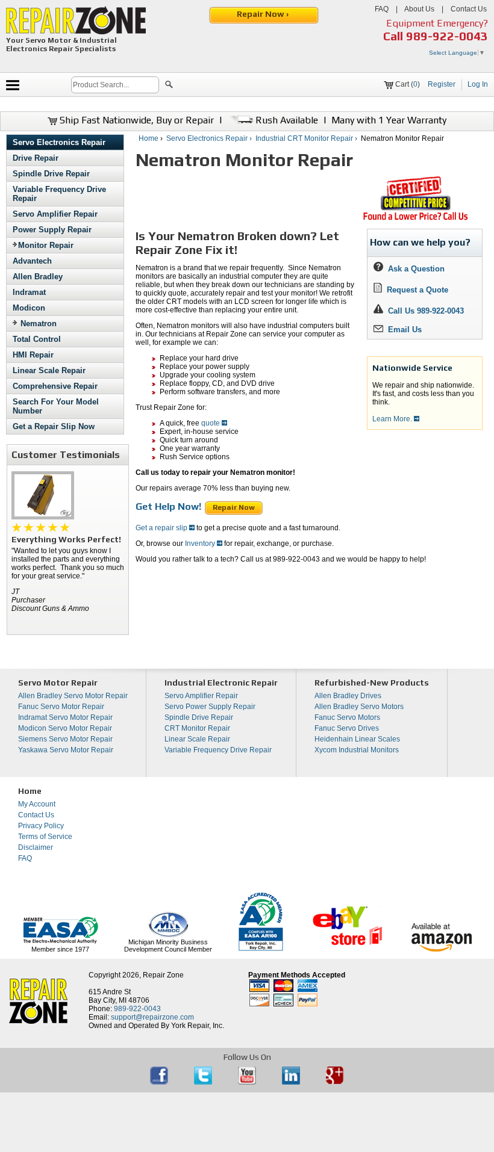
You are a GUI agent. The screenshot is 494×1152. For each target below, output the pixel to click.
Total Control (37, 339)
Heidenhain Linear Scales (357, 739)
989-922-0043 (447, 36)
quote (211, 423)
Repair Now (234, 507)
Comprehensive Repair (55, 386)
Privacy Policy (41, 826)
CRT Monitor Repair (197, 728)
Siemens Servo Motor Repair (65, 739)
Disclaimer (35, 847)
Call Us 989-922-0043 (426, 310)
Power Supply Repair (52, 229)
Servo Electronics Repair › (210, 138)
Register (441, 84)
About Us (419, 9)
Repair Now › (263, 14)
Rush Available (285, 120)
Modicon (29, 307)
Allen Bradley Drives (347, 696)
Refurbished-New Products (371, 682)
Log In (477, 84)
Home (148, 138)
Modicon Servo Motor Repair (65, 728)
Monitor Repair (45, 245)
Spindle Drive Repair (51, 173)
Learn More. (393, 419)
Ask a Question (414, 268)
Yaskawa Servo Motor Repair (65, 750)
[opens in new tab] (160, 1082)
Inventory (201, 543)
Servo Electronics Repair (59, 142)
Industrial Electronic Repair (221, 682)
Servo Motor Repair (58, 682)
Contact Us (469, 9)
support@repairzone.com (152, 1017)
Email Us (402, 329)
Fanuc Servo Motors (347, 717)
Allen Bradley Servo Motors (359, 706)
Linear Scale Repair (49, 370)
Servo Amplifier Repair (55, 213)
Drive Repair (35, 158)
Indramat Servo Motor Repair (65, 717)
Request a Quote (415, 289)
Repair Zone (163, 975)
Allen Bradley (38, 276)
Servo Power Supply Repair (209, 706)
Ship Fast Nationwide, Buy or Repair (135, 120)
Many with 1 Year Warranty (388, 120)
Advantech (32, 260)
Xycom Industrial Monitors (356, 750)
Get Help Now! (170, 506)
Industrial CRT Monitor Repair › (307, 138)
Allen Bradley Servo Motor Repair (73, 696)
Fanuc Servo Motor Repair (61, 706)
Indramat (29, 292)
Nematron (38, 323)
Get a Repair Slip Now (54, 426)
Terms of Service (45, 836)
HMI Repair (33, 354)
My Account (36, 804)
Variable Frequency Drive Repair (218, 750)
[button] (169, 86)
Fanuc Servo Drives (346, 728)
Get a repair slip (162, 528)
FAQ (382, 9)
